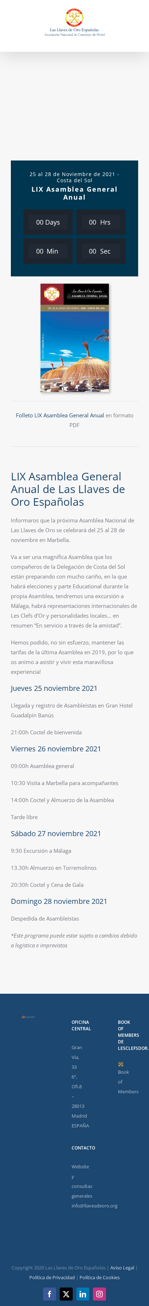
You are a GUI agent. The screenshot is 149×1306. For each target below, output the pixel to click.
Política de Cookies (100, 1277)
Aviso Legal (122, 1267)
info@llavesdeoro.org (95, 1205)
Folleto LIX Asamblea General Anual (60, 415)
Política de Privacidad (52, 1277)
